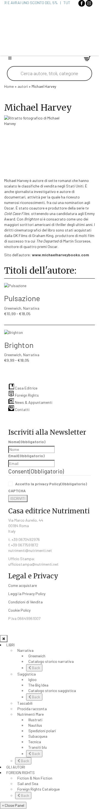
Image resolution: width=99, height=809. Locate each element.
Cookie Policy (19, 610)
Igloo (32, 679)
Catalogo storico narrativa (51, 661)
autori (23, 86)
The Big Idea (38, 685)
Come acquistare (22, 585)
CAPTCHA (17, 490)
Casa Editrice (25, 388)
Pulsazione (22, 298)
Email (26, 455)
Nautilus (35, 725)
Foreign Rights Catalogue (38, 789)
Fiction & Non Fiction (34, 778)
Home (9, 86)
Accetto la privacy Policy (51, 483)
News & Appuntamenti (33, 402)
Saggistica (26, 674)
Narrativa (31, 308)
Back (35, 667)
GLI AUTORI (15, 767)
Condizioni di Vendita (25, 602)
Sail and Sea (27, 783)
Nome (26, 441)
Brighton (19, 345)
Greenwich (12, 308)
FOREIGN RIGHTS (20, 772)
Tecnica (34, 741)
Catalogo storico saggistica (52, 690)
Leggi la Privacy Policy (26, 593)
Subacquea (37, 736)
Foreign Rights (26, 395)
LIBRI (10, 644)
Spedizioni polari (42, 730)
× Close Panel (13, 805)
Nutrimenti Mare (30, 714)
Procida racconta (32, 708)
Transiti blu (37, 747)
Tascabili (24, 703)
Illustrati (35, 719)
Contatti (21, 409)
